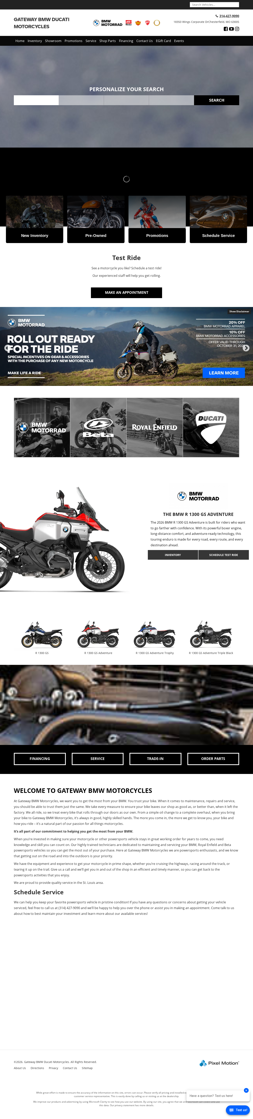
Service (91, 41)
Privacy (53, 1068)
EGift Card (163, 41)
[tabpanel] (126, 346)
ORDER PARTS (213, 758)
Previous (7, 351)
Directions (37, 1068)
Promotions (73, 41)
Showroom (53, 41)
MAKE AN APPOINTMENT (126, 292)
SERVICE (98, 758)
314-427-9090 (229, 16)
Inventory (35, 41)
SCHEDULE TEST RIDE (223, 555)
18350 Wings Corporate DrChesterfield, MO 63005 (206, 22)
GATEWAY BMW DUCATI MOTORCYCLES (41, 23)
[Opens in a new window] (226, 28)
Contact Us (144, 41)
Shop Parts (107, 41)
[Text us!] (238, 1111)
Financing (126, 41)
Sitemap (87, 1068)
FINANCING (40, 758)
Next (246, 351)
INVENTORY (173, 555)
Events (179, 41)
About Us (20, 1068)
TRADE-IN (155, 758)
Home (20, 41)
